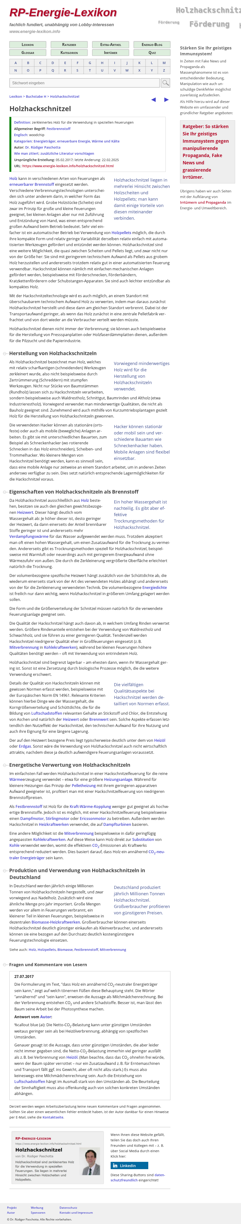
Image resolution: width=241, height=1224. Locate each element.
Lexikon (28, 44)
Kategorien (69, 52)
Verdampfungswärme (28, 536)
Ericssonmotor (93, 818)
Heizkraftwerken (54, 824)
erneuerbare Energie (73, 141)
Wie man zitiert (26, 153)
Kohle (14, 845)
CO (95, 845)
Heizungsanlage (118, 779)
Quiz (152, 52)
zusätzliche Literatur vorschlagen (67, 153)
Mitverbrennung (24, 647)
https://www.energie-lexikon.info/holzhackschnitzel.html (68, 166)
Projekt (12, 1208)
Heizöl (159, 740)
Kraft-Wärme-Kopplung (90, 806)
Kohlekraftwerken (60, 647)
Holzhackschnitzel (64, 96)
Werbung (37, 1208)
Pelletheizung (84, 785)
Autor (45, 1016)
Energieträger (45, 141)
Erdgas (25, 746)
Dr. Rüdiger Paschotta (42, 147)
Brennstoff (44, 184)
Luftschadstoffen (46, 713)
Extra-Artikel (110, 44)
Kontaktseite (53, 1117)
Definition (22, 122)
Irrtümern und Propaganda (203, 202)
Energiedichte (154, 587)
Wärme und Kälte (106, 141)
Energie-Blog (152, 44)
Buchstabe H (36, 96)
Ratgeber (69, 44)
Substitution (143, 839)
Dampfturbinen (117, 824)
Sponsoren (38, 1213)
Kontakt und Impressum (76, 1213)
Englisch (20, 135)
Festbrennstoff (58, 128)
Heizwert (25, 512)
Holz (13, 178)
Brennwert (98, 719)
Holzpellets (121, 232)
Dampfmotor (32, 818)
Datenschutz (68, 1208)
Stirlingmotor (57, 818)
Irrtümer (110, 52)
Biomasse (40, 922)
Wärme (15, 779)
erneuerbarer (21, 184)
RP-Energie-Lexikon (63, 12)
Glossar (27, 52)
